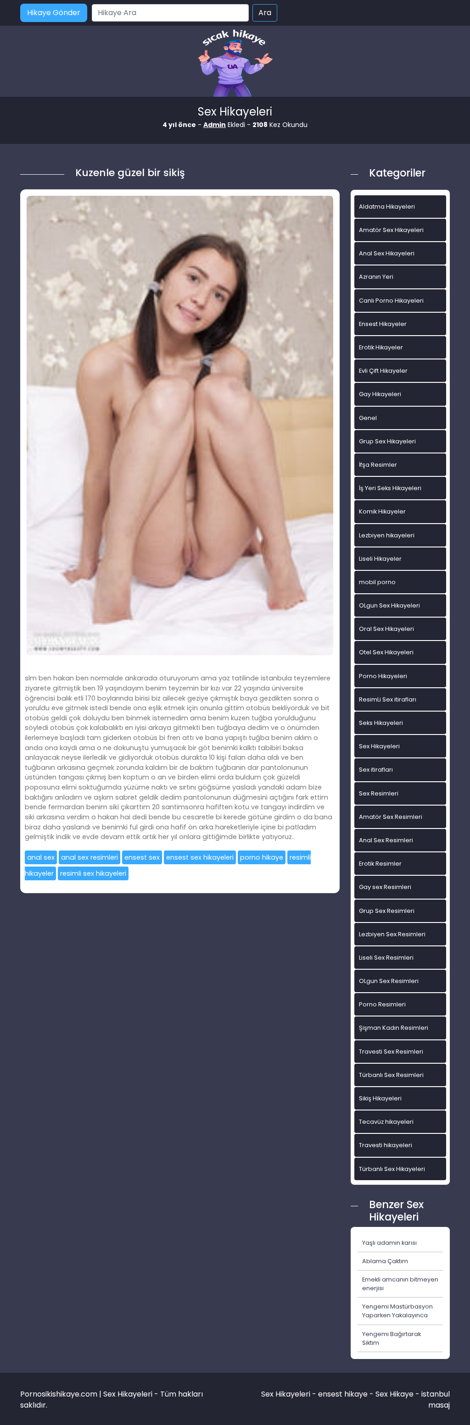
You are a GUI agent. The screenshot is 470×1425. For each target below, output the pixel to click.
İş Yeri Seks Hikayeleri (390, 488)
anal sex (41, 857)
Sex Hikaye (394, 1394)
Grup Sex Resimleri (386, 911)
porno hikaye (261, 857)
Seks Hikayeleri (381, 723)
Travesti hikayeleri (385, 1145)
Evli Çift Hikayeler (383, 371)
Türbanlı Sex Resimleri (391, 1075)
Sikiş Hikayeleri (380, 1098)
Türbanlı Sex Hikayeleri (392, 1169)
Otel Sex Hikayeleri (386, 652)
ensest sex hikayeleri (200, 857)
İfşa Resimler (378, 465)
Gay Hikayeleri (380, 394)
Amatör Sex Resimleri (390, 817)
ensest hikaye (343, 1394)
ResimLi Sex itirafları (387, 699)
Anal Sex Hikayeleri (386, 253)
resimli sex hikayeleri (93, 873)
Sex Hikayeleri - (289, 1394)
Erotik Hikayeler (381, 347)
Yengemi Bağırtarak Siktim (391, 1338)
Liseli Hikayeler (380, 559)
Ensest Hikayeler (383, 324)
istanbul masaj (435, 1399)
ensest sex (142, 857)
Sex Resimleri (378, 793)
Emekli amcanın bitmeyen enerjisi (400, 1284)
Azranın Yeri (376, 277)
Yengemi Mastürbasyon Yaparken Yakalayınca (397, 1311)
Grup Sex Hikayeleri (387, 441)
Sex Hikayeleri (379, 746)
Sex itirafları (376, 769)
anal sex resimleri (89, 857)
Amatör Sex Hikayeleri (391, 230)
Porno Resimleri (382, 1004)
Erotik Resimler (380, 863)
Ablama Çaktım (385, 1261)
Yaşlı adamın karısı (389, 1243)
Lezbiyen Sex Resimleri (392, 934)
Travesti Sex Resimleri (391, 1051)
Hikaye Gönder (53, 12)
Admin (214, 124)
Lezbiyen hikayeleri (386, 535)
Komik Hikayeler (382, 511)
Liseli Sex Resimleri (386, 957)
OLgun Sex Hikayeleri (389, 605)
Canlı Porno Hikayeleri (391, 300)
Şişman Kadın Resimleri (393, 1028)
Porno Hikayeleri (383, 676)
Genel (368, 418)
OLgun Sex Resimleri (389, 981)
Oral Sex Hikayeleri (386, 629)
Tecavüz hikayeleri (386, 1122)
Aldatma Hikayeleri (387, 206)
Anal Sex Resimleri (386, 840)
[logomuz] (235, 64)
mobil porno (377, 582)
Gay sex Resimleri (385, 887)
